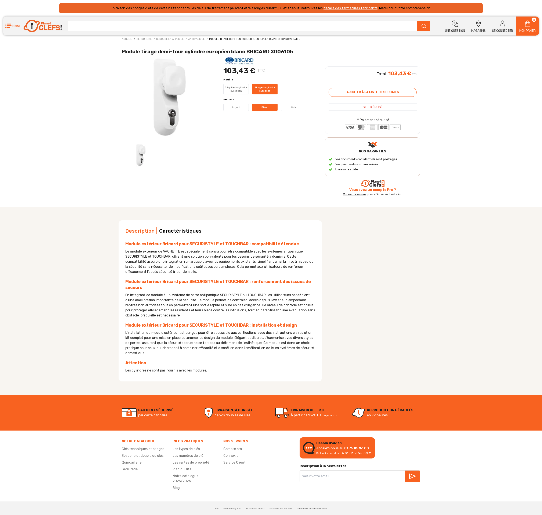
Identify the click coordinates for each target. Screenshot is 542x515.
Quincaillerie (131, 462)
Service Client (234, 462)
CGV (217, 508)
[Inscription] (412, 476)
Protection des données (280, 508)
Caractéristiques (180, 231)
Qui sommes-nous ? (254, 508)
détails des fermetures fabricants (350, 8)
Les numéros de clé (188, 456)
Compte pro (232, 449)
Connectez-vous (354, 194)
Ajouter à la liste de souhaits (373, 92)
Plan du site (182, 469)
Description (140, 231)
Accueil (127, 38)
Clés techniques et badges (143, 449)
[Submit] (423, 26)
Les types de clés (186, 449)
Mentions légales (232, 508)
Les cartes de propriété (191, 462)
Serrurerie (144, 38)
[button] (12, 26)
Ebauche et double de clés (142, 456)
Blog (176, 488)
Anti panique (196, 38)
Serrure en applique (170, 38)
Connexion (232, 456)
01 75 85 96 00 (356, 448)
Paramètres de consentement (312, 508)
